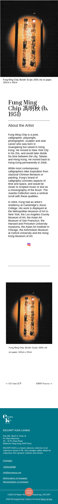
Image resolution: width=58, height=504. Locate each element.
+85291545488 (9, 467)
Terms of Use (46, 499)
